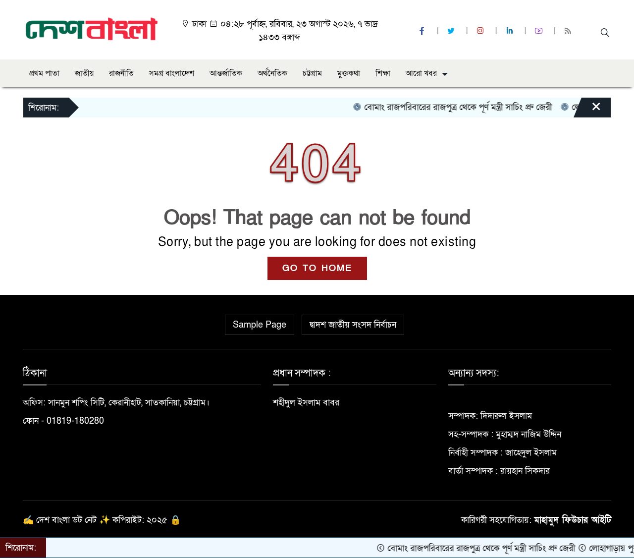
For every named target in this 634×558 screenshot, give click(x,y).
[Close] (587, 110)
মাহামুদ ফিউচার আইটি (572, 520)
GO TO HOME (317, 268)
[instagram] (481, 31)
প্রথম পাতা (44, 73)
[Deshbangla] (92, 29)
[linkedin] (511, 31)
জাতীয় (84, 73)
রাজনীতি (121, 73)
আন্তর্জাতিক (226, 73)
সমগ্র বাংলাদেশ (171, 73)
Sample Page (259, 325)
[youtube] (540, 31)
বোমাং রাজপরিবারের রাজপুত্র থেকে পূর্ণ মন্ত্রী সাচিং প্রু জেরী (448, 107)
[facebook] (423, 31)
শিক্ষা (382, 73)
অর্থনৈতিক (272, 73)
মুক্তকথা (348, 73)
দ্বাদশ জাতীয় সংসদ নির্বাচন (353, 325)
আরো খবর (421, 73)
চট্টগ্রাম (312, 73)
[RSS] (569, 31)
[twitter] (452, 31)
